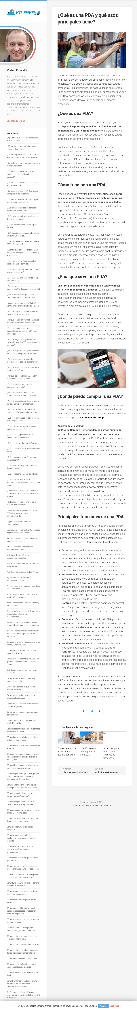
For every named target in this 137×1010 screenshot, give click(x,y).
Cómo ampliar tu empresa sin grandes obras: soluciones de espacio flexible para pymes (23, 757)
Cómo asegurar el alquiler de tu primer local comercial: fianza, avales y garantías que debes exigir (23, 776)
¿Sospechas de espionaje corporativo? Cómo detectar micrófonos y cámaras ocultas (23, 493)
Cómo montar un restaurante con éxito (23, 944)
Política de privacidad (102, 805)
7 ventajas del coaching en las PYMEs (22, 572)
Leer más (114, 1006)
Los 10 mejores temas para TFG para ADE (88, 751)
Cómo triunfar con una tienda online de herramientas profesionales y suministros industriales (23, 984)
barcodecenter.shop (92, 417)
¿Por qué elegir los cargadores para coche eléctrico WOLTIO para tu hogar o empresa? (23, 342)
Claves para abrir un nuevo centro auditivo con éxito (67, 751)
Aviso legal (87, 805)
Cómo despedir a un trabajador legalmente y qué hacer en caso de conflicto (21, 838)
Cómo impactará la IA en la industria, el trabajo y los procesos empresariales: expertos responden (23, 911)
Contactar (75, 805)
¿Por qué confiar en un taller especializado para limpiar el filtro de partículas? (22, 331)
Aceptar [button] (103, 1006)
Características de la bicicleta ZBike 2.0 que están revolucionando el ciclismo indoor (23, 661)
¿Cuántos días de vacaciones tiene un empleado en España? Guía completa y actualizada (23, 253)
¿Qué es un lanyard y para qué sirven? (22, 443)
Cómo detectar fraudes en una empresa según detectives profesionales (20, 849)
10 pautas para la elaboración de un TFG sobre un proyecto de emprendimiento (22, 513)
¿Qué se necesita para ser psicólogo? (22, 474)
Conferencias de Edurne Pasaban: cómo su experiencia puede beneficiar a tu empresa (23, 995)
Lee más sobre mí (16, 121)
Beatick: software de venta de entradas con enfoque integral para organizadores (23, 614)
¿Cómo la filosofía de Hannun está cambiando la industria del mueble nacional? (21, 174)
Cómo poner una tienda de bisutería (22, 958)
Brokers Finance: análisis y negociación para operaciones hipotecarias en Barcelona (23, 633)
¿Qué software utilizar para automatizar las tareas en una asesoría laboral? (23, 482)
